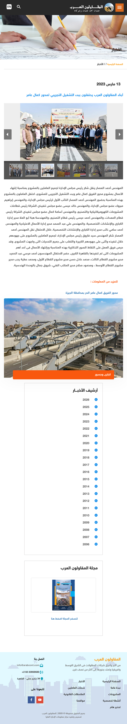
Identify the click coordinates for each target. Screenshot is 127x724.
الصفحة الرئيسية (115, 64)
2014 (86, 487)
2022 (86, 429)
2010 (86, 516)
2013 (86, 494)
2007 (86, 537)
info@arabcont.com (28, 665)
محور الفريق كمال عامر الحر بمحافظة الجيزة (92, 293)
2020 (86, 443)
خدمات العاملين (76, 688)
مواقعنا (81, 701)
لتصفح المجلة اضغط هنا (64, 619)
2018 (86, 458)
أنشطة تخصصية (112, 701)
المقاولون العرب (107, 659)
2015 (86, 479)
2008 (86, 530)
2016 (86, 472)
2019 (86, 450)
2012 (86, 501)
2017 (86, 465)
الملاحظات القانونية (74, 694)
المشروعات (114, 694)
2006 (86, 544)
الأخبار (82, 681)
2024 (86, 414)
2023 (86, 422)
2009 (86, 523)
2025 (86, 407)
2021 (86, 436)
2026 (86, 400)
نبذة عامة (116, 688)
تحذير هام (115, 707)
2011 (86, 508)
